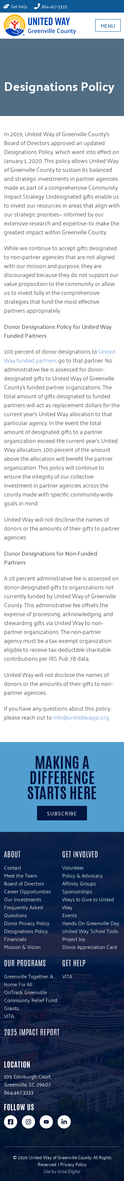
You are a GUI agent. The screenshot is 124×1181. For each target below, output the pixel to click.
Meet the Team (20, 875)
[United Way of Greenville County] (38, 25)
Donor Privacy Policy (27, 922)
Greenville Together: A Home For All (28, 980)
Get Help (74, 962)
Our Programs (25, 962)
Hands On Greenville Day (90, 922)
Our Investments (22, 899)
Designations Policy (26, 930)
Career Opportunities (27, 891)
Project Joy (73, 938)
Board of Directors (24, 883)
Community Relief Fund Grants (30, 1003)
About (12, 853)
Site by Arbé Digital (62, 1171)
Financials (15, 938)
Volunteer (73, 867)
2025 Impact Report (32, 1031)
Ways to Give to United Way (88, 903)
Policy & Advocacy (82, 875)
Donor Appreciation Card (89, 946)
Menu (108, 25)
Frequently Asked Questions (23, 911)
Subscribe (62, 813)
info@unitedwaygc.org (81, 717)
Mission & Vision (22, 946)
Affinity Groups (79, 883)
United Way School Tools (90, 930)
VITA (9, 1015)
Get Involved (80, 853)
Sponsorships (77, 891)
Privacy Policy (73, 1164)
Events (69, 915)
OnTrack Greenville (25, 992)
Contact (12, 867)
